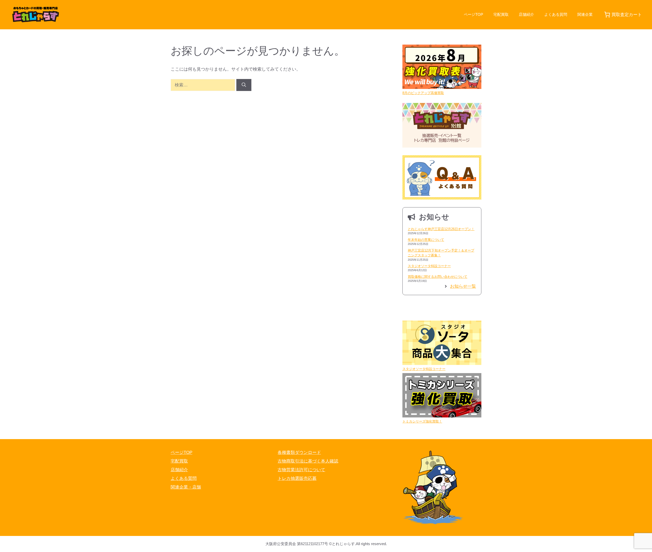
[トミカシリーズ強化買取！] (441, 396)
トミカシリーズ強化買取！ (422, 421)
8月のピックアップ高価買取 (423, 93)
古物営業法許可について (301, 469)
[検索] (243, 85)
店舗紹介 (526, 14)
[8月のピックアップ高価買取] (441, 67)
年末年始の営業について (426, 240)
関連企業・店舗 (186, 487)
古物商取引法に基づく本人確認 (308, 461)
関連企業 (585, 14)
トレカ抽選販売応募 (297, 478)
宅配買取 (501, 14)
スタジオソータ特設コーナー (429, 266)
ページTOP (473, 14)
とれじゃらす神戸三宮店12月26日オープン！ (441, 229)
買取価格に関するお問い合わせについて (437, 277)
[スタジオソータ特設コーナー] (441, 343)
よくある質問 (555, 14)
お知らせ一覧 (463, 286)
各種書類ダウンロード (299, 452)
